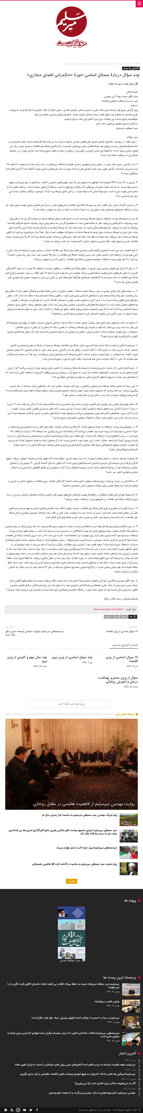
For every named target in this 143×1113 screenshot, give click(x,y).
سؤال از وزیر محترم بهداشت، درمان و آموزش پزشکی (117, 680)
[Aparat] (24, 1110)
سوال (124, 617)
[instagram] (18, 1110)
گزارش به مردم (125, 63)
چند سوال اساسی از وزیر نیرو (72, 657)
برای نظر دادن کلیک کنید (71, 704)
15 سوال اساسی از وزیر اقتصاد (122, 629)
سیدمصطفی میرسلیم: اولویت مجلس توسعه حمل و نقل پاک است (34, 631)
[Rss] (12, 1110)
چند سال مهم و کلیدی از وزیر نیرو (27, 659)
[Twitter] (30, 1110)
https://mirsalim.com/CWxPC (109, 610)
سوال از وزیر (111, 617)
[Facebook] (37, 1110)
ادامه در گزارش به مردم (125, 645)
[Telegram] (5, 1110)
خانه (138, 63)
